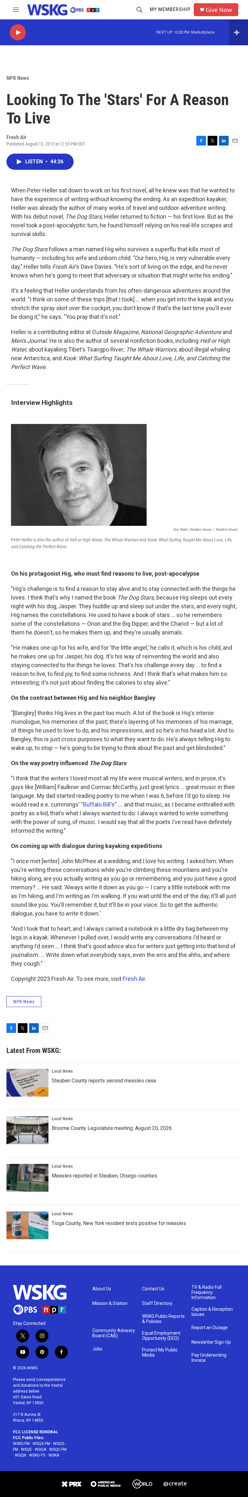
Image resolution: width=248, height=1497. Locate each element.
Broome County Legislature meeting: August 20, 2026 (112, 1128)
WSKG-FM (21, 1443)
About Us (101, 1288)
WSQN (20, 1455)
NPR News (17, 78)
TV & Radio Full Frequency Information (206, 1292)
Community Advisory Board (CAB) (113, 1333)
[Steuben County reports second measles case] (27, 1083)
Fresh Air (134, 978)
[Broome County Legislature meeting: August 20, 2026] (27, 1130)
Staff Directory (157, 1303)
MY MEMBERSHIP (170, 9)
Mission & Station (110, 1303)
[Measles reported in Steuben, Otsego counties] (27, 1178)
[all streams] (238, 32)
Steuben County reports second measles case (104, 1081)
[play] (18, 32)
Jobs (97, 1349)
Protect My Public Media (160, 1353)
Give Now (219, 9)
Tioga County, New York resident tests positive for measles (119, 1223)
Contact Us (153, 1288)
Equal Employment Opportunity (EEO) (161, 1336)
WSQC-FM (58, 1449)
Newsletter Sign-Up (211, 1342)
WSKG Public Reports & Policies (163, 1319)
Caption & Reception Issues (212, 1312)
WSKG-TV (37, 1455)
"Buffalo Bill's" (99, 804)
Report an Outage (209, 1327)
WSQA (40, 1449)
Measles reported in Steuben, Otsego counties (104, 1176)
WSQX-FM (41, 1443)
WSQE (26, 1449)
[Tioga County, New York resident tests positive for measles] (27, 1225)
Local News (62, 1071)
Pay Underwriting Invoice (208, 1358)
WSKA (53, 1455)
